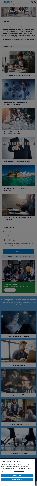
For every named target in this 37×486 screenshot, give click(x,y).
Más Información (19, 471)
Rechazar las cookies (17, 479)
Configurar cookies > (16, 483)
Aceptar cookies (17, 475)
